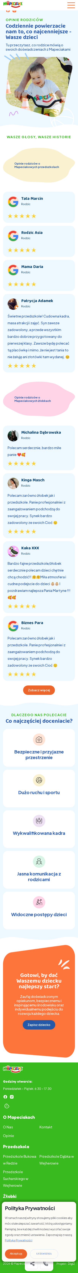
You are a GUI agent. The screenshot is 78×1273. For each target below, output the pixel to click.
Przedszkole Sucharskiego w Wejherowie (15, 1179)
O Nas (8, 1127)
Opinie (8, 1135)
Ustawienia (44, 1253)
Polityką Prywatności (18, 1240)
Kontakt (45, 1127)
